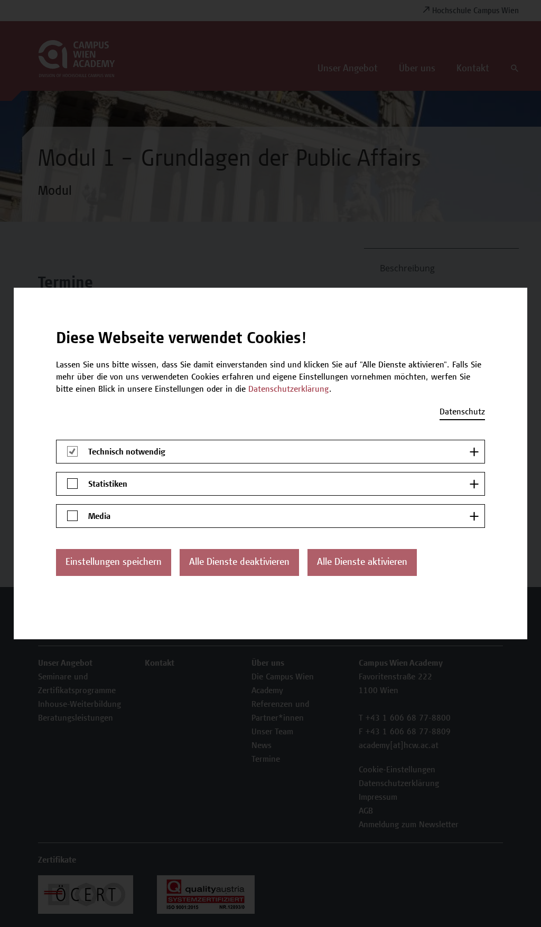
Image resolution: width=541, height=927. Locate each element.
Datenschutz (462, 412)
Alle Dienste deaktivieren (239, 562)
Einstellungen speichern (114, 562)
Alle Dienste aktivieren (362, 562)
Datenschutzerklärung (288, 389)
